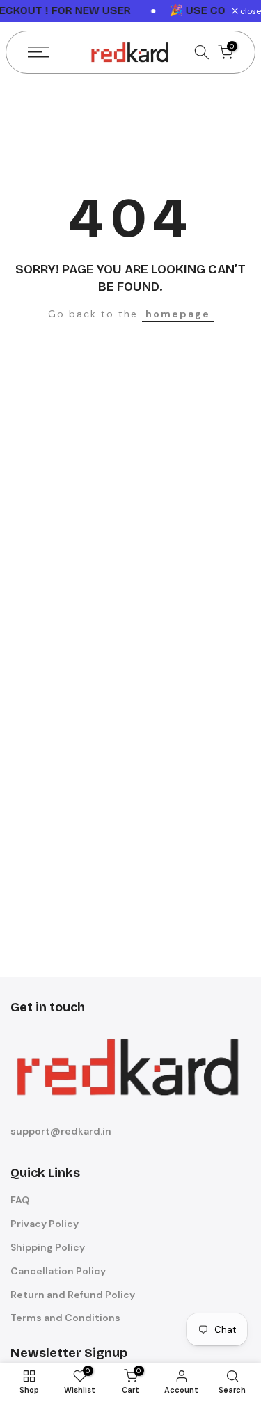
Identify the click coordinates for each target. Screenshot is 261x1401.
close (249, 11)
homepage (177, 313)
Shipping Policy (47, 1247)
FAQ (19, 1200)
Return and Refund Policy (72, 1294)
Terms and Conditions (65, 1317)
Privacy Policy (44, 1223)
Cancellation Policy (58, 1271)
